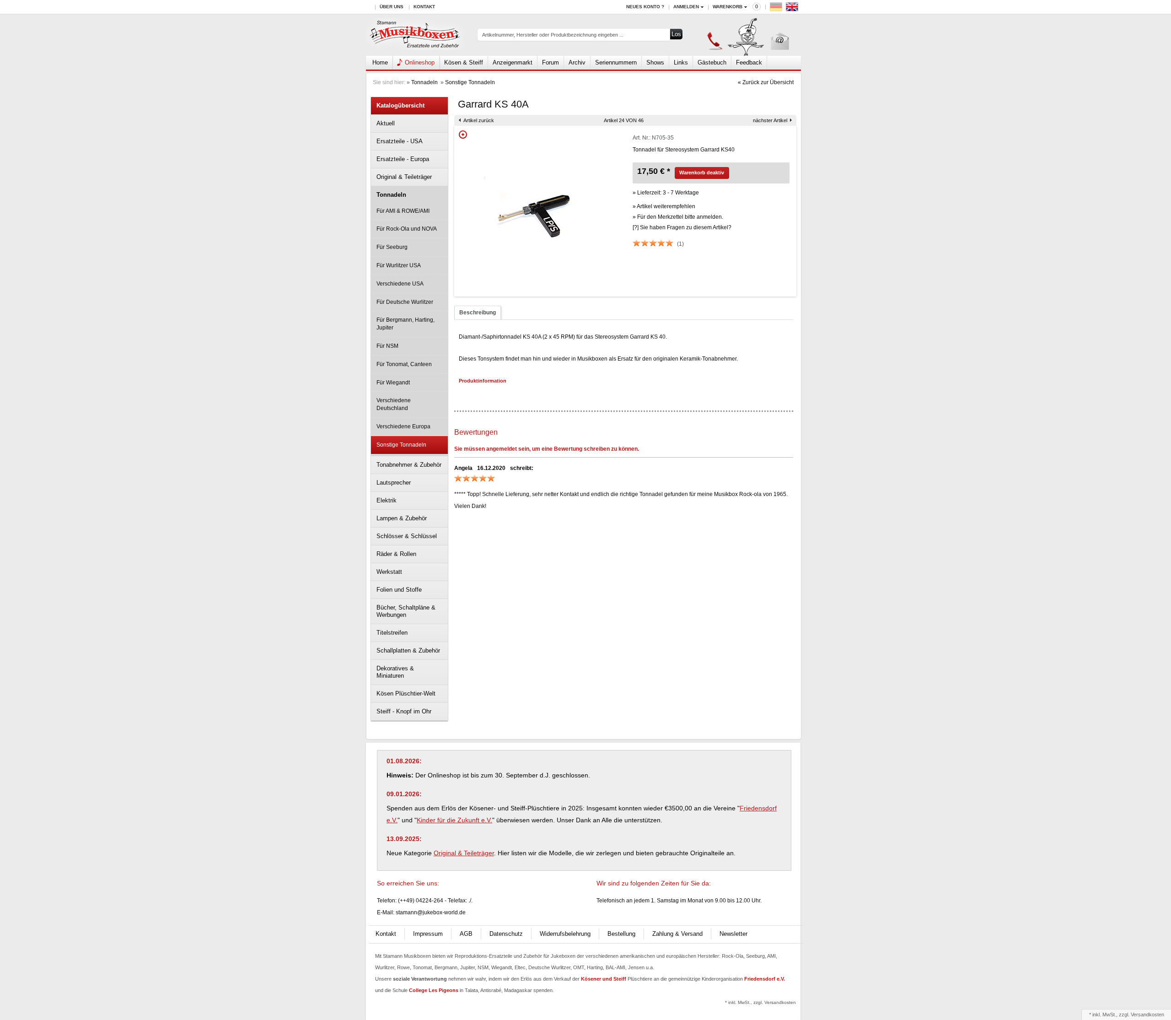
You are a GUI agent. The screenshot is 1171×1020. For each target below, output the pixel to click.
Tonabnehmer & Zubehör (408, 464)
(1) (680, 244)
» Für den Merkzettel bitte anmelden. (678, 217)
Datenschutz (506, 933)
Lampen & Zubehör (401, 518)
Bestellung (621, 933)
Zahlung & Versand (677, 933)
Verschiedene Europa (403, 426)
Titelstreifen (392, 632)
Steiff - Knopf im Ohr (403, 711)
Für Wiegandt (393, 382)
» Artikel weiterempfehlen (664, 206)
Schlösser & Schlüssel (406, 536)
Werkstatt (389, 571)
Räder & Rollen (396, 553)
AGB (466, 933)
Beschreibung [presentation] (477, 312)
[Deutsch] (777, 8)
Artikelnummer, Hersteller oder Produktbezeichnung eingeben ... (552, 35)
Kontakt (424, 6)
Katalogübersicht (400, 105)
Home (380, 62)
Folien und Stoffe (399, 589)
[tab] (477, 313)
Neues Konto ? (645, 6)
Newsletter (733, 933)
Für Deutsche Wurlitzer (404, 302)
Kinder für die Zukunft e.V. (454, 820)
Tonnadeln (425, 82)
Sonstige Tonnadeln (470, 82)
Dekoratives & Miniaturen (395, 672)
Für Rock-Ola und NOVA (406, 229)
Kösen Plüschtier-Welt (405, 693)
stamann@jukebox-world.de (431, 912)
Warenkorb (727, 6)
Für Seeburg (392, 247)
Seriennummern (616, 62)
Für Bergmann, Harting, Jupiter (405, 324)
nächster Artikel (770, 120)
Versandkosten (1147, 1014)
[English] (793, 8)
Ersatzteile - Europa (402, 159)
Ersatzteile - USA (399, 141)
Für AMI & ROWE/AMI (403, 211)
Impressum (428, 933)
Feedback (749, 62)
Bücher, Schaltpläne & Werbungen (405, 611)
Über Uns (391, 6)
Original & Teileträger (404, 176)
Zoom (463, 134)
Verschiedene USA (400, 284)
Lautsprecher (393, 482)
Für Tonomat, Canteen (404, 364)
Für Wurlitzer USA (398, 265)
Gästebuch (712, 62)
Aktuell (385, 123)
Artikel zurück (478, 120)
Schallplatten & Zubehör (408, 650)
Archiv (577, 62)
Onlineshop (420, 62)
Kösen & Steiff (463, 62)
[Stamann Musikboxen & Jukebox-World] (415, 35)
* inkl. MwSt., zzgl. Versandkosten (760, 1002)
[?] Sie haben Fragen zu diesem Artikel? (682, 227)
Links (681, 62)
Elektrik (386, 500)
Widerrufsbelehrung (565, 933)
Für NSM (387, 346)
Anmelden (686, 6)
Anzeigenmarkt (512, 62)
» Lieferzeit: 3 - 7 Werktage (666, 192)
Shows (655, 62)
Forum (550, 62)
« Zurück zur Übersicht (766, 82)
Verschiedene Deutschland (393, 404)
